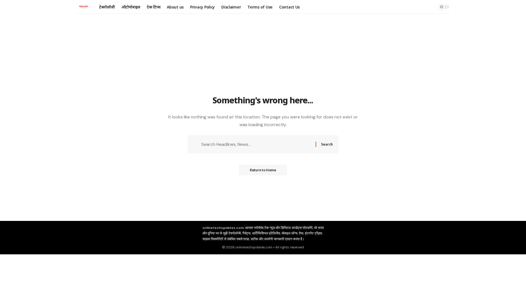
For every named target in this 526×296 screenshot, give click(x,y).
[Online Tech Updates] (83, 7)
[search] (430, 7)
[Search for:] (256, 144)
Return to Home (263, 169)
